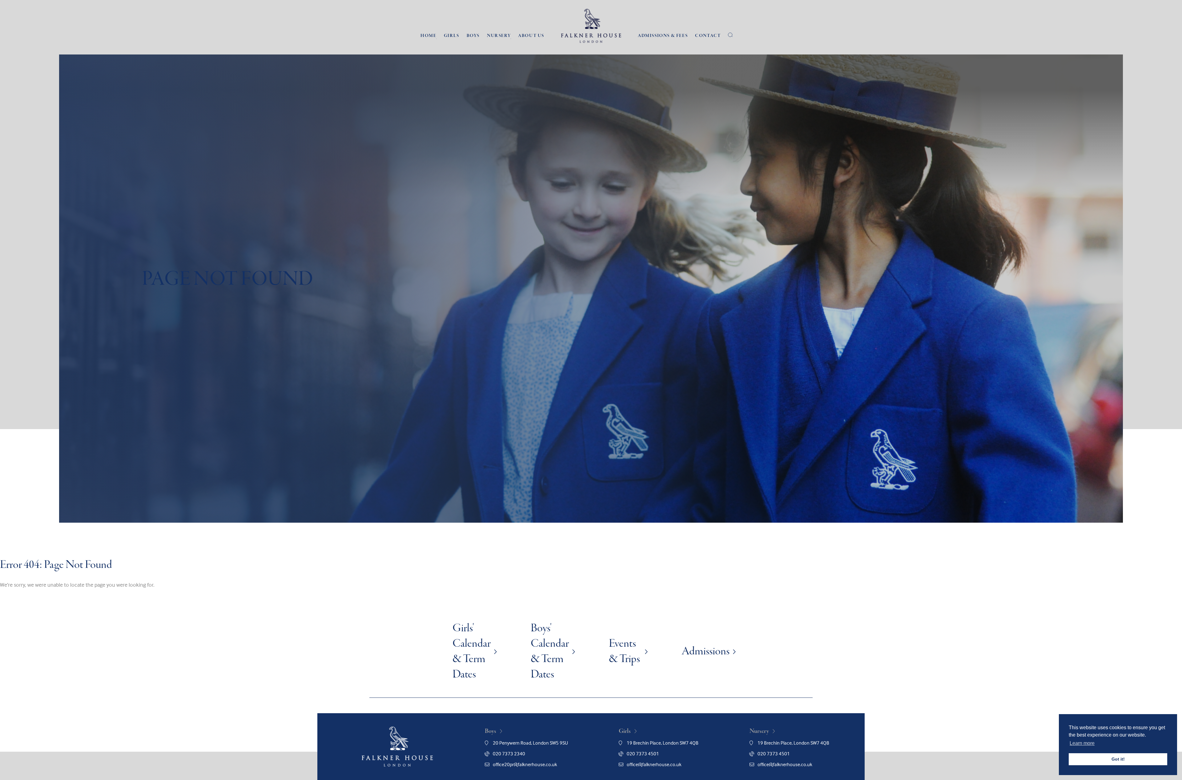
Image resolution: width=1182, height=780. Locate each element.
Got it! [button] (1118, 759)
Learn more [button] (1082, 743)
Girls (451, 36)
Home (428, 36)
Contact (708, 36)
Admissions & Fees (663, 36)
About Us (531, 36)
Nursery (499, 36)
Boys (473, 36)
